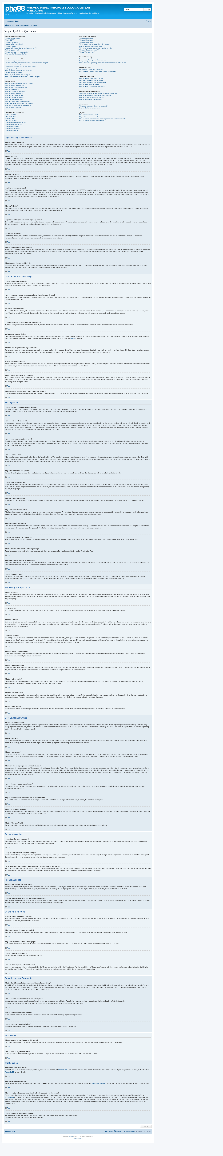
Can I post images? (11, 120)
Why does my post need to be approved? (18, 105)
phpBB (72, 338)
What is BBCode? (10, 114)
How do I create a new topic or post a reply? (19, 83)
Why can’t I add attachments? (14, 97)
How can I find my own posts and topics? (92, 86)
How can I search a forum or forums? (91, 78)
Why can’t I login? (10, 46)
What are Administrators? (87, 38)
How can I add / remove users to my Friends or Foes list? (97, 71)
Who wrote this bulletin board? (88, 115)
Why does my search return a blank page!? (92, 82)
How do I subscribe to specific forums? (91, 97)
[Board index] (15, 8)
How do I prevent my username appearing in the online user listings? (26, 63)
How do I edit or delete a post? (14, 85)
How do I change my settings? (14, 61)
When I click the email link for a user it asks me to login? (22, 76)
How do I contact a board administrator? (91, 121)
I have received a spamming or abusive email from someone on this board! (102, 63)
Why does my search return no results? (91, 80)
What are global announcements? (15, 122)
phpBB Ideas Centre (99, 1083)
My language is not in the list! (14, 69)
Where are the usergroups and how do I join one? (94, 44)
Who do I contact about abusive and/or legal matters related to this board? (102, 119)
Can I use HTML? (10, 116)
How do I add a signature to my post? (16, 87)
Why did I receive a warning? (14, 99)
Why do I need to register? (13, 38)
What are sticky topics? (12, 126)
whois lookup (9, 1097)
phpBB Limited (63, 1070)
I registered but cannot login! (14, 44)
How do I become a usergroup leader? (91, 46)
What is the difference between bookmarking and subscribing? (98, 93)
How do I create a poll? (12, 89)
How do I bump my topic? (13, 107)
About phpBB (9, 1072)
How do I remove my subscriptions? (90, 99)
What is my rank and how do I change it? (17, 75)
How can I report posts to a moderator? (17, 101)
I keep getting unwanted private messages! (92, 61)
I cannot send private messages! (89, 59)
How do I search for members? (89, 84)
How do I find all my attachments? (89, 108)
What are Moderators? (86, 40)
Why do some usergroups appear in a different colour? (96, 48)
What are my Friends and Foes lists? (90, 69)
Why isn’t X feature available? (88, 117)
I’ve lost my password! (12, 50)
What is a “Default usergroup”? (89, 50)
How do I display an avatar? (13, 72)
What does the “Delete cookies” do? (16, 54)
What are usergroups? (86, 42)
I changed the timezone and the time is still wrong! (20, 67)
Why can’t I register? (11, 42)
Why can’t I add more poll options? (15, 91)
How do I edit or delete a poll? (14, 93)
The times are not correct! (13, 65)
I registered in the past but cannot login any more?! (21, 48)
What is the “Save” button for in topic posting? (19, 103)
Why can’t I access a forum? (14, 95)
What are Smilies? (10, 118)
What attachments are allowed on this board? (93, 106)
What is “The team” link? (87, 52)
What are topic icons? (11, 130)
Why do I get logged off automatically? (17, 52)
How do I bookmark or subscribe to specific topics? (95, 95)
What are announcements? (13, 124)
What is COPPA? (10, 40)
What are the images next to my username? (18, 71)
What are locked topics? (12, 128)
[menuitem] (17, 21)
